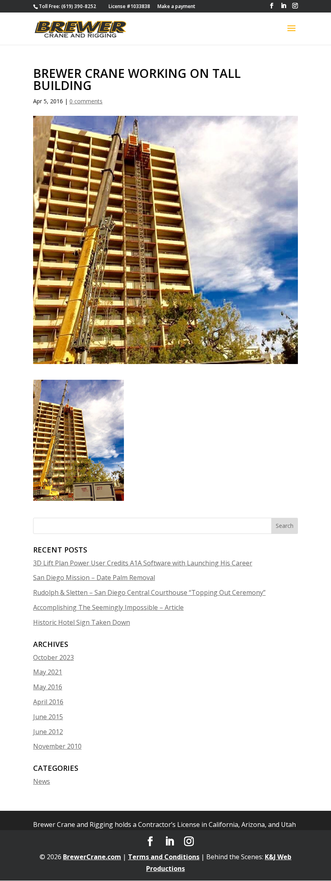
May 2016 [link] (47, 686)
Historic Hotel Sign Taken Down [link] (81, 622)
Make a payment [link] (176, 6)
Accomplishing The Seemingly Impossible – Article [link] (108, 607)
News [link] (41, 781)
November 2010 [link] (57, 746)
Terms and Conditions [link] (163, 856)
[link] (67, 6)
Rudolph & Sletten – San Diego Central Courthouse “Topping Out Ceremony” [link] (149, 592)
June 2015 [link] (48, 716)
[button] (271, 6)
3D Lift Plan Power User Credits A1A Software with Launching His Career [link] (142, 563)
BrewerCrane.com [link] (92, 856)
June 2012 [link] (48, 731)
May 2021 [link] (47, 672)
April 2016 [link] (48, 701)
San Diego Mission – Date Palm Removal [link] (94, 577)
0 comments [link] (86, 101)
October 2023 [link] (53, 657)
